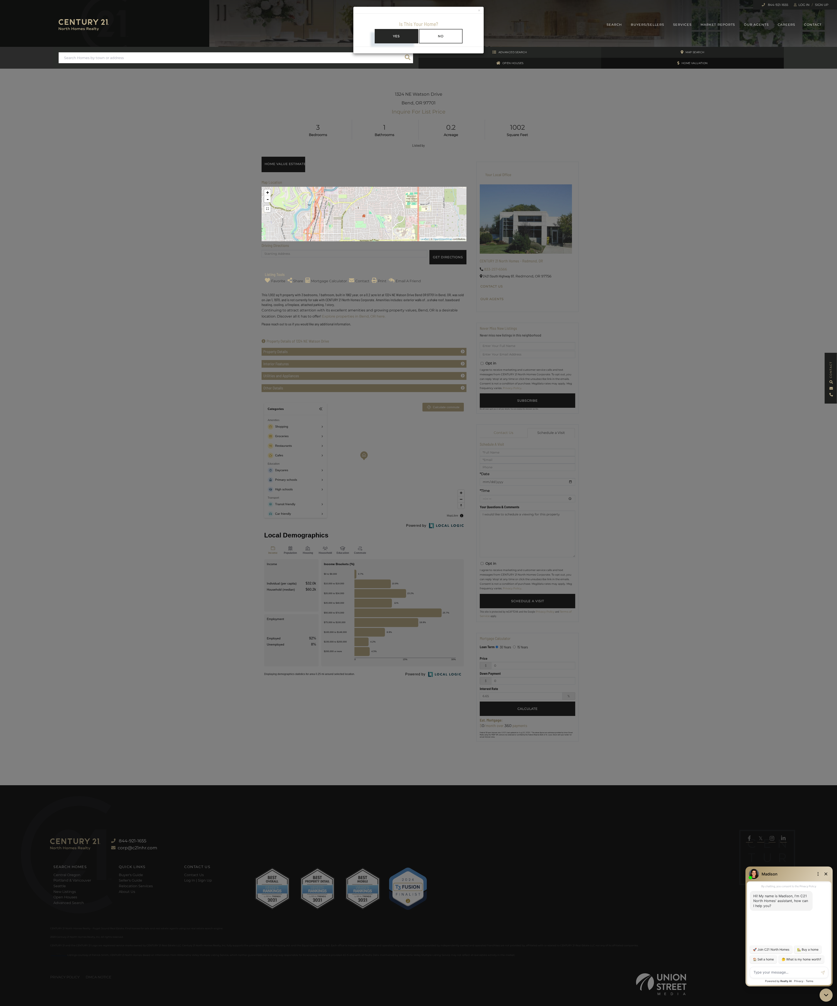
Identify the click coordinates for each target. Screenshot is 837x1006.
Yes (396, 36)
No (441, 36)
